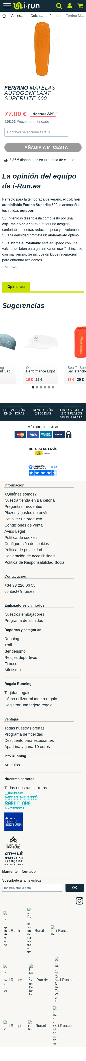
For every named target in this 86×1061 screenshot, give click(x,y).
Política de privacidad (23, 550)
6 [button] (56, 391)
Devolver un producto (23, 519)
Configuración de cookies (26, 544)
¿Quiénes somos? (20, 494)
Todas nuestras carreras (25, 788)
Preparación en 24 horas (14, 411)
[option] (43, 48)
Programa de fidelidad (23, 734)
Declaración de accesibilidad (29, 556)
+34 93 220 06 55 (20, 585)
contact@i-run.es (19, 591)
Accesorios (18, 16)
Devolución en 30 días (43, 411)
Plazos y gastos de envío (26, 512)
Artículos (12, 765)
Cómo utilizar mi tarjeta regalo (30, 699)
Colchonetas (37, 16)
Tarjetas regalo (17, 693)
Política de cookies (20, 537)
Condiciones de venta (23, 525)
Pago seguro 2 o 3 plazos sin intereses (71, 413)
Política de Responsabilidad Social (34, 562)
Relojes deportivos (20, 657)
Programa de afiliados (23, 620)
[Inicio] (4, 16)
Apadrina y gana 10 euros (27, 746)
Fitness (10, 663)
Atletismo (12, 670)
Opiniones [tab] (16, 287)
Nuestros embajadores (24, 614)
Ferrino (55, 16)
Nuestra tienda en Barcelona (29, 500)
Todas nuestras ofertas (24, 728)
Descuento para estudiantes (29, 740)
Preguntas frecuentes (23, 506)
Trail (8, 645)
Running (11, 639)
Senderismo (15, 651)
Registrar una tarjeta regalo (28, 705)
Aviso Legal (14, 531)
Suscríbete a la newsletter (22, 880)
